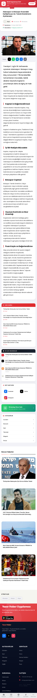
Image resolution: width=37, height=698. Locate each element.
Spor (12, 7)
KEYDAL (28, 684)
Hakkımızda (5, 677)
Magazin (5, 436)
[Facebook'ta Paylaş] (21, 59)
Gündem (4, 650)
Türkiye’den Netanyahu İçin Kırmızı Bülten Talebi (16, 309)
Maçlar (21, 661)
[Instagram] (13, 636)
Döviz (20, 650)
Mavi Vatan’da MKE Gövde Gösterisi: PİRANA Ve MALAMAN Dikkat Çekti (16, 325)
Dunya (5, 440)
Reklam (4, 684)
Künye (4, 680)
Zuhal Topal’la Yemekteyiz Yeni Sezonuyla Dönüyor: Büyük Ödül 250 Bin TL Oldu (17, 341)
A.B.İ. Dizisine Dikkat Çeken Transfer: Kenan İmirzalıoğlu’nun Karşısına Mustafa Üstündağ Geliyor (17, 316)
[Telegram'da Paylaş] (17, 59)
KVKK (3, 687)
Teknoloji (5, 432)
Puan (20, 664)
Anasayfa (5, 7)
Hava (20, 654)
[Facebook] (4, 636)
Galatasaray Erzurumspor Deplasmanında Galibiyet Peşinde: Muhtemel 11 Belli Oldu (17, 333)
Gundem (5, 419)
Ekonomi (5, 424)
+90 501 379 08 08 (27, 677)
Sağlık (3, 664)
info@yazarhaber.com (28, 680)
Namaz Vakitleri (23, 657)
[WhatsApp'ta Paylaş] (13, 59)
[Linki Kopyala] (25, 59)
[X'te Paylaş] (9, 59)
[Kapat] (35, 2)
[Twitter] (9, 636)
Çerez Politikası (6, 691)
